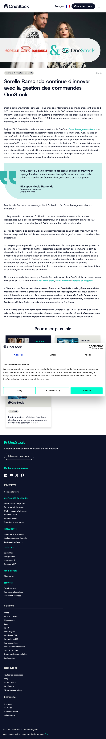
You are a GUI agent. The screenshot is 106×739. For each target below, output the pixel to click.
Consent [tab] (18, 355)
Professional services (13, 592)
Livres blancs (10, 682)
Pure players (9, 631)
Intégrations (9, 556)
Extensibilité (9, 560)
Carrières (8, 707)
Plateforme (9, 576)
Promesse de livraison (13, 507)
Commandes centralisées (15, 654)
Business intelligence (13, 542)
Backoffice (8, 553)
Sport (6, 628)
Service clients (10, 514)
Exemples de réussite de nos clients (19, 73)
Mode (6, 612)
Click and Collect (45, 280)
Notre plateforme (11, 492)
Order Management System (83, 129)
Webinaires (9, 686)
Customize (51, 390)
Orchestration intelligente (15, 511)
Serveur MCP (10, 564)
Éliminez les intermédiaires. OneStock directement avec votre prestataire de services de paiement (27, 420)
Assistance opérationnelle (15, 538)
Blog (6, 678)
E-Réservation (62, 280)
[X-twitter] (16, 475)
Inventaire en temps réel (14, 503)
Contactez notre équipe (16, 467)
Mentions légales (30, 729)
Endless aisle (9, 658)
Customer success (12, 595)
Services (8, 583)
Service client (10, 588)
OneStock (13, 411)
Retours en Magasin (82, 280)
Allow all (86, 390)
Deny (19, 390)
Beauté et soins (11, 616)
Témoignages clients (13, 690)
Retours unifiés (10, 518)
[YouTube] (11, 475)
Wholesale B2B (10, 635)
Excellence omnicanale (14, 646)
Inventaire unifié (11, 639)
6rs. (46, 734)
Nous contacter (11, 711)
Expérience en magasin (14, 522)
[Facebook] (22, 475)
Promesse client (11, 643)
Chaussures (9, 620)
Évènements (9, 715)
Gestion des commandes (16, 498)
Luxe (6, 624)
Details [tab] (53, 355)
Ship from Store (11, 650)
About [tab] (88, 355)
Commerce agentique (14, 534)
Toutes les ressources (13, 675)
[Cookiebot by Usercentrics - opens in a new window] (91, 347)
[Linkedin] (5, 475)
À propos (8, 704)
